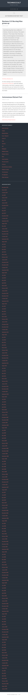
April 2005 (4, 562)
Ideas (3, 141)
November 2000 (5, 683)
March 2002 (4, 652)
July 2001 (4, 670)
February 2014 (5, 288)
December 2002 (5, 629)
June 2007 (4, 494)
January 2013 (4, 321)
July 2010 (4, 399)
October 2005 (5, 546)
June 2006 (4, 526)
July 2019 (4, 195)
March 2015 (4, 254)
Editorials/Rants (5, 133)
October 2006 (5, 515)
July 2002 (4, 642)
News (3, 156)
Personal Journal (5, 161)
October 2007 (5, 484)
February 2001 (5, 681)
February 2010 (5, 412)
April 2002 (4, 650)
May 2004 (4, 590)
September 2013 (5, 301)
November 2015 (5, 233)
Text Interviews (5, 172)
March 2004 (4, 595)
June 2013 (4, 308)
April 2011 (4, 376)
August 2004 (4, 582)
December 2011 (5, 355)
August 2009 (4, 427)
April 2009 (4, 438)
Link (2, 146)
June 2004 (4, 588)
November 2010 (5, 388)
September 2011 (5, 363)
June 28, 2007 (5, 25)
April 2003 (4, 624)
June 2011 (4, 370)
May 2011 (4, 373)
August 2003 (4, 613)
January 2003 (4, 626)
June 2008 (4, 463)
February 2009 (5, 443)
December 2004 (5, 572)
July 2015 (4, 244)
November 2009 (5, 419)
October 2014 (5, 267)
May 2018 (4, 200)
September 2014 (5, 270)
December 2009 (5, 417)
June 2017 (4, 208)
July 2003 (4, 616)
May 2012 (4, 342)
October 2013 (5, 298)
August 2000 (4, 686)
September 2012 (5, 332)
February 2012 (5, 350)
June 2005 (4, 556)
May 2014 (4, 280)
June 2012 (4, 339)
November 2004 (5, 575)
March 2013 (4, 316)
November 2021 (5, 187)
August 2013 (4, 303)
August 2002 (4, 639)
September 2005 (5, 549)
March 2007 (4, 502)
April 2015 (4, 251)
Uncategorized (5, 174)
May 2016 (4, 226)
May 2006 (4, 528)
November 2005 (5, 544)
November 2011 (5, 358)
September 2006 (5, 518)
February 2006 (5, 536)
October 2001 (5, 663)
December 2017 (5, 205)
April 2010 (4, 407)
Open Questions (5, 159)
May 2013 (4, 311)
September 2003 (5, 611)
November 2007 (5, 482)
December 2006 (5, 510)
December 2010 (5, 386)
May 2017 (4, 210)
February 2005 (5, 567)
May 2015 (4, 249)
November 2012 (5, 326)
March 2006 (4, 533)
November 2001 (5, 660)
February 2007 (5, 505)
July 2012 (4, 337)
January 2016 (4, 228)
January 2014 (4, 290)
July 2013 (4, 306)
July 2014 (4, 275)
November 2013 (5, 295)
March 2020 (4, 189)
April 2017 (4, 213)
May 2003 (4, 621)
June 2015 (4, 246)
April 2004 (4, 593)
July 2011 (4, 368)
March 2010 (4, 409)
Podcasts (4, 164)
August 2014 (4, 272)
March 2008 (4, 471)
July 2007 (4, 492)
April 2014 (4, 283)
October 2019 (5, 192)
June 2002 (4, 644)
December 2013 (5, 293)
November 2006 (5, 513)
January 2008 (4, 476)
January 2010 (4, 414)
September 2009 (5, 425)
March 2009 (4, 440)
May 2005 (4, 559)
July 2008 (4, 461)
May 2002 (4, 647)
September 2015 (5, 239)
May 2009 (4, 435)
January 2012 (4, 352)
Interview (4, 143)
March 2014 (4, 285)
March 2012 (4, 347)
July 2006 (4, 523)
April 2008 (4, 469)
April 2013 (4, 314)
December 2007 (5, 479)
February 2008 (5, 474)
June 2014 (4, 277)
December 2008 (5, 448)
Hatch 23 (4, 138)
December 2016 (5, 215)
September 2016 (5, 221)
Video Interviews (5, 177)
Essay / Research (5, 135)
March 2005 (4, 564)
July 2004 (4, 585)
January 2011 (4, 383)
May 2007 (4, 497)
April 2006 (4, 531)
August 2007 (4, 489)
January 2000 (4, 688)
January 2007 (4, 507)
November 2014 (5, 264)
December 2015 (5, 231)
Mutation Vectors (5, 154)
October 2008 (5, 453)
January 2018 (4, 202)
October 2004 (5, 577)
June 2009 (4, 432)
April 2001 (4, 675)
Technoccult (14, 3)
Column (3, 130)
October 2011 (5, 360)
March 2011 (4, 378)
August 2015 (4, 241)
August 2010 (4, 396)
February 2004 (5, 598)
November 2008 (5, 451)
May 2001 (4, 673)
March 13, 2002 (5, 99)
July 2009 (4, 430)
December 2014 (5, 262)
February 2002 (5, 655)
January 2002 (4, 657)
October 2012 (5, 329)
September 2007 (5, 487)
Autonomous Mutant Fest (8, 83)
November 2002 (5, 631)
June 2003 (4, 619)
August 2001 (4, 668)
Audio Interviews (5, 128)
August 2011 (4, 365)
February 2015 (5, 257)
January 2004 (4, 600)
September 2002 (5, 637)
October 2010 (5, 391)
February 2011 (5, 381)
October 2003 (5, 608)
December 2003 (5, 603)
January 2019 (4, 197)
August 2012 (4, 334)
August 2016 (4, 223)
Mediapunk (4, 148)
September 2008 (5, 456)
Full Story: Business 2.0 (7, 78)
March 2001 (4, 678)
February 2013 (5, 319)
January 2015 (4, 259)
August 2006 (4, 520)
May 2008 (4, 466)
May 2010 (4, 404)
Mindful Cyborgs (5, 151)
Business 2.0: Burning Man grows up (12, 22)
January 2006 (4, 538)
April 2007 (4, 500)
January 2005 (4, 569)
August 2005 (4, 551)
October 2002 (5, 634)
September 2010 (5, 394)
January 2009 (4, 445)
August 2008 (4, 458)
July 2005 (4, 554)
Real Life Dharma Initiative (7, 166)
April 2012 (4, 345)
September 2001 (5, 665)
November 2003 (5, 606)
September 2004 (5, 580)
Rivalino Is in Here (5, 169)
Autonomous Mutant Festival (8, 119)
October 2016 (5, 218)
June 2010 (4, 401)
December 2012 (5, 324)
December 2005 (5, 541)
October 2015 (5, 236)
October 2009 (5, 422)
